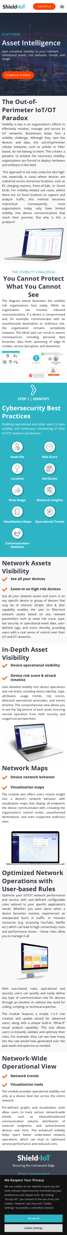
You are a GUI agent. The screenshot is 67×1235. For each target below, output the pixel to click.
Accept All (33, 1218)
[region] (33, 1205)
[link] (14, 6)
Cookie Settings (33, 1228)
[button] (62, 7)
